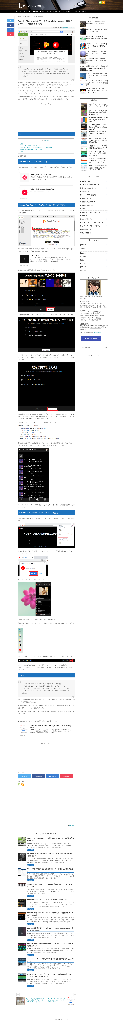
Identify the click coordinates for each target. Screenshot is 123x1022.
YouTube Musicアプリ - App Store (40, 174)
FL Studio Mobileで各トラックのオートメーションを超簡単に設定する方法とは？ (98, 153)
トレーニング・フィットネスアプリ (92, 222)
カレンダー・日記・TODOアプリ (91, 212)
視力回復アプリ (86, 229)
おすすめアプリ (86, 198)
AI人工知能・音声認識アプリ (90, 184)
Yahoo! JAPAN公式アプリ (89, 195)
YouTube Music (34, 256)
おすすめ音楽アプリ (68, 27)
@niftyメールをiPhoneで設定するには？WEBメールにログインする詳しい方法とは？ (98, 167)
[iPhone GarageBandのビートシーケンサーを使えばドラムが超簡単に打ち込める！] (22, 947)
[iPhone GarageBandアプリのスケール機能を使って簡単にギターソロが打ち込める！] (22, 916)
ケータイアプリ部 (63, 1019)
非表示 (47, 140)
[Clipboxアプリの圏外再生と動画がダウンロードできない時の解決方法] (22, 872)
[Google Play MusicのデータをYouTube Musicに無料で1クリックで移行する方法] (10, 30)
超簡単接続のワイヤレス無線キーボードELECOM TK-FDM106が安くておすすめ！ (97, 68)
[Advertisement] (46, 117)
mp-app (71, 825)
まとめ (21, 151)
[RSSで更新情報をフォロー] (103, 2)
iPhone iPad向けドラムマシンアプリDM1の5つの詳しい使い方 (48, 900)
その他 (83, 208)
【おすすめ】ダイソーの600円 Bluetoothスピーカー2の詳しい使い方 (97, 60)
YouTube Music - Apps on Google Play (42, 189)
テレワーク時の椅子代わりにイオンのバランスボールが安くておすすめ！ (97, 53)
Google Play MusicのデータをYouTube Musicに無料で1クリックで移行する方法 (96, 90)
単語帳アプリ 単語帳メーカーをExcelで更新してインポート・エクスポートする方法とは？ (98, 160)
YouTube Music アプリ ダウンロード (29, 146)
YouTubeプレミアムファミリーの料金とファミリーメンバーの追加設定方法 (97, 83)
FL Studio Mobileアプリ (88, 188)
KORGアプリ (85, 191)
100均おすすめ (85, 181)
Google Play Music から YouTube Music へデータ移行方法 (35, 147)
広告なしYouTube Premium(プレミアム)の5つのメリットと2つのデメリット (96, 75)
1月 (84, 248)
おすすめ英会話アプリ (88, 202)
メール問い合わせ (91, 338)
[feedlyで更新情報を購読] (100, 2)
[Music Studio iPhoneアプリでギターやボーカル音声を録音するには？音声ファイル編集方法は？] (22, 977)
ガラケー (84, 215)
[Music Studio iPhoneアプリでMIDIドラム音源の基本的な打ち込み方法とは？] (22, 962)
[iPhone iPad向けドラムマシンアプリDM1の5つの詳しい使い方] (22, 903)
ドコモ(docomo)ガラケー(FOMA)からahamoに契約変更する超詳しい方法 (96, 46)
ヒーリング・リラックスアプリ (90, 226)
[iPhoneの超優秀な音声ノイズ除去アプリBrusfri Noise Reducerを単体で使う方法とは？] (22, 931)
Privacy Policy (97, 332)
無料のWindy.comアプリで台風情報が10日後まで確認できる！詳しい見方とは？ (98, 112)
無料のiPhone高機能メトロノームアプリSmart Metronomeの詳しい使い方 (98, 119)
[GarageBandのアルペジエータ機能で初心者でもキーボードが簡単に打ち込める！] (22, 887)
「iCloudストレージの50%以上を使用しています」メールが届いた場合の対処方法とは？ (98, 146)
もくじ (21, 144)
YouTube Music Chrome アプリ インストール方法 (33, 149)
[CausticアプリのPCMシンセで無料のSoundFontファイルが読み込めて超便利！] (22, 841)
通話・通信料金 (86, 233)
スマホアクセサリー (87, 219)
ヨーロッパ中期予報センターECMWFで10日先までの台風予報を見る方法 (98, 140)
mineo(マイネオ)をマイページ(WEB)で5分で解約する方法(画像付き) (97, 38)
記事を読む (30, 849)
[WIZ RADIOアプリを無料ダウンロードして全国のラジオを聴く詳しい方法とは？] (22, 857)
